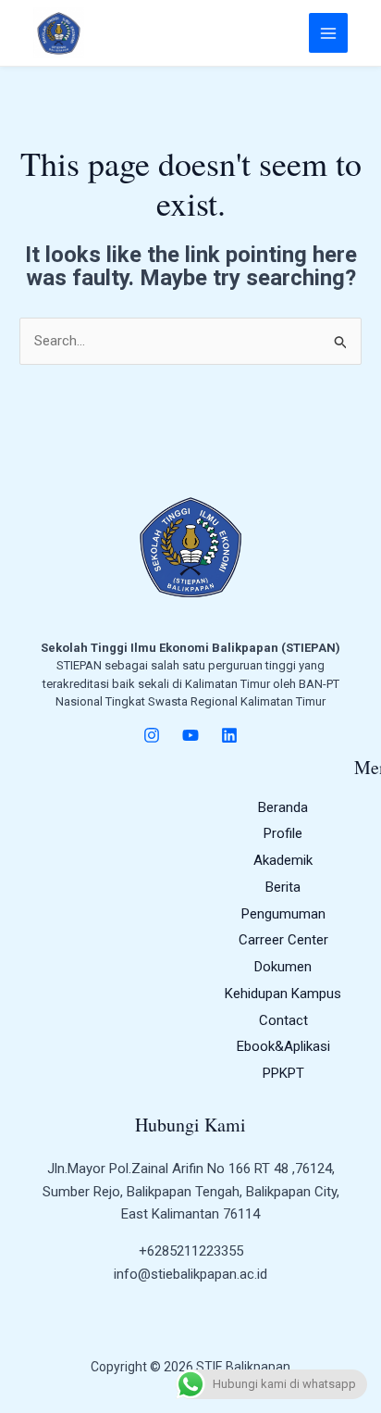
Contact (283, 1020)
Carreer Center (283, 940)
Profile (283, 833)
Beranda (283, 807)
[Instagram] (151, 735)
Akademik (283, 860)
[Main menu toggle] (329, 33)
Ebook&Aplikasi (283, 1046)
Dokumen (283, 966)
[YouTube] (190, 735)
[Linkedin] (229, 735)
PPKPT (283, 1073)
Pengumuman (283, 914)
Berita (283, 887)
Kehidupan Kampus (283, 993)
